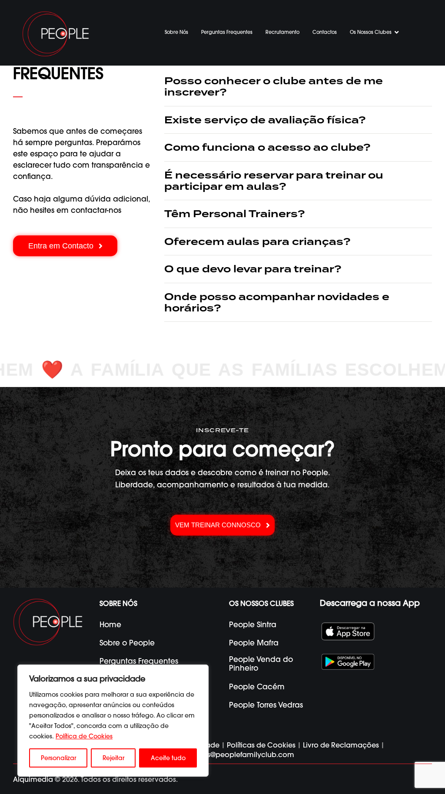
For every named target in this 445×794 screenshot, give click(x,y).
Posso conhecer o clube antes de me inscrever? (273, 86)
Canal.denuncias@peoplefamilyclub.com (222, 754)
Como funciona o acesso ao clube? (267, 147)
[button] (298, 86)
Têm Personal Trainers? (234, 213)
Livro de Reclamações (341, 745)
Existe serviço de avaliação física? (265, 120)
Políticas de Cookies (261, 745)
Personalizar (58, 758)
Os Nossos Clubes (371, 32)
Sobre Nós (176, 32)
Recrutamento (282, 32)
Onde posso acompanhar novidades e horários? (276, 302)
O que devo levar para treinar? (253, 269)
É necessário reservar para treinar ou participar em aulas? (273, 180)
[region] (113, 721)
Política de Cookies (84, 736)
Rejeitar (113, 758)
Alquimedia (33, 779)
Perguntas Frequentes (226, 32)
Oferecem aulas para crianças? (257, 241)
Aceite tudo (168, 758)
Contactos (324, 32)
